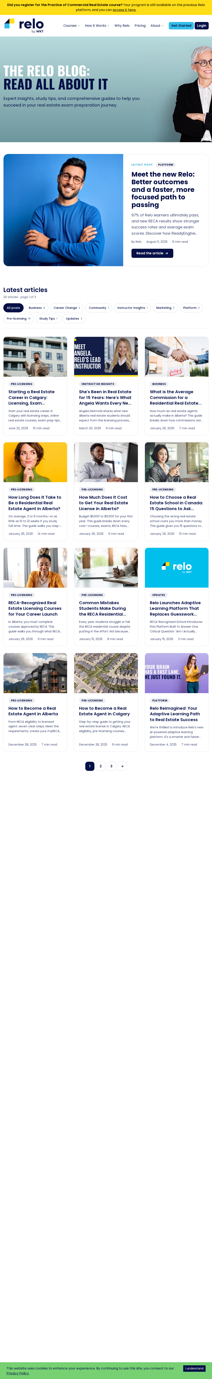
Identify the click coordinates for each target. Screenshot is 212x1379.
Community (99, 308)
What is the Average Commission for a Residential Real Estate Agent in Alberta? (174, 400)
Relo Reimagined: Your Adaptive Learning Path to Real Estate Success (175, 714)
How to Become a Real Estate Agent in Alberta (33, 711)
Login (201, 25)
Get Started (181, 25)
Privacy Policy (17, 1373)
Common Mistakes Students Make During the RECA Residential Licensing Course (102, 611)
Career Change (67, 308)
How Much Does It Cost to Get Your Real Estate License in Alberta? (103, 503)
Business (37, 308)
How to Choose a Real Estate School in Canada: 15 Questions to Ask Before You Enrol (176, 505)
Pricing (140, 25)
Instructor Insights (132, 308)
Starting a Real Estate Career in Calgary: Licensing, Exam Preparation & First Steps (34, 400)
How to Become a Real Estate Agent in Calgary (104, 711)
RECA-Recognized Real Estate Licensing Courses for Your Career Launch (34, 608)
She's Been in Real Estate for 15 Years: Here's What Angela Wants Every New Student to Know (105, 400)
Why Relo (122, 25)
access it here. (124, 9)
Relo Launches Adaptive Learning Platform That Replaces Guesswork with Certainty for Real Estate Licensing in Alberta (175, 617)
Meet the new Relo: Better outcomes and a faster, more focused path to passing (163, 189)
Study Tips (48, 319)
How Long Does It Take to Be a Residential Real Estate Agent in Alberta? (34, 503)
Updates (74, 319)
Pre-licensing (19, 319)
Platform (165, 164)
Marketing (165, 308)
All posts (13, 308)
